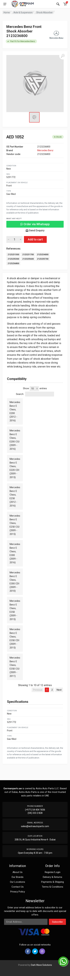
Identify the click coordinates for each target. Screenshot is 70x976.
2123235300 (13, 259)
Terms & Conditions (52, 886)
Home (7, 12)
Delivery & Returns (52, 877)
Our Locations (17, 881)
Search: (20, 394)
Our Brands (17, 877)
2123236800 (13, 263)
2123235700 (42, 259)
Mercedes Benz (45, 150)
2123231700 (28, 254)
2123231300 (13, 254)
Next (59, 689)
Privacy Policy (17, 891)
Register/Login (52, 872)
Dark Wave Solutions (41, 965)
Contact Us (18, 886)
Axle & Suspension (23, 12)
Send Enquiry (36, 230)
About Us (17, 872)
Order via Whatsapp (36, 224)
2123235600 (28, 259)
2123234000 (42, 254)
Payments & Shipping (52, 881)
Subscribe (57, 921)
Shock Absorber (44, 12)
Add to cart (35, 239)
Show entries (35, 388)
